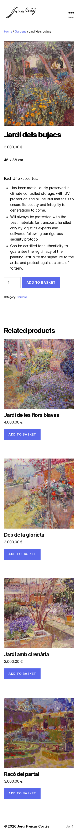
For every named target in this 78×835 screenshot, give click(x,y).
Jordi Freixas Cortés (33, 826)
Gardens (20, 31)
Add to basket (41, 282)
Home (8, 31)
